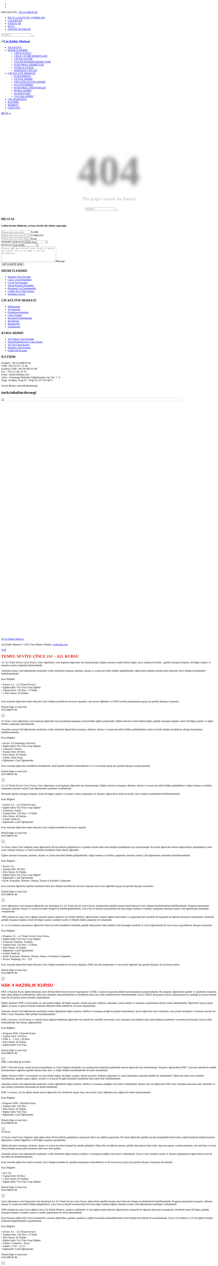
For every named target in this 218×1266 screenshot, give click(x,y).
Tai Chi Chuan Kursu (18, 344)
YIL (5, 113)
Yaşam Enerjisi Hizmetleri (21, 285)
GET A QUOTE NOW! (13, 264)
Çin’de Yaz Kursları (18, 282)
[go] (32, 35)
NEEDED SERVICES (13, 242)
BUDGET (6, 245)
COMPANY (37, 235)
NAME (34, 232)
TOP (3, 650)
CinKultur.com (60, 644)
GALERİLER (15, 20)
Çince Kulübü (15, 315)
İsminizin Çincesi (16, 294)
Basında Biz (14, 323)
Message (60, 261)
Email (34, 238)
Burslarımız (13, 321)
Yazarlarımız (14, 326)
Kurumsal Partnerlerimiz (20, 318)
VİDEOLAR (14, 23)
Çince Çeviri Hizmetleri (20, 279)
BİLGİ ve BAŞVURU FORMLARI (26, 17)
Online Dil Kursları (17, 350)
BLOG (11, 26)
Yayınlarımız (14, 309)
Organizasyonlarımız (18, 312)
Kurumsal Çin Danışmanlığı (22, 288)
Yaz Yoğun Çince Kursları (21, 339)
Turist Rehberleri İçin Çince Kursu (25, 342)
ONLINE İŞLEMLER (19, 29)
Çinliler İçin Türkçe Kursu (21, 291)
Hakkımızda (14, 306)
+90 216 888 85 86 (27, 12)
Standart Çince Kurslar (19, 276)
